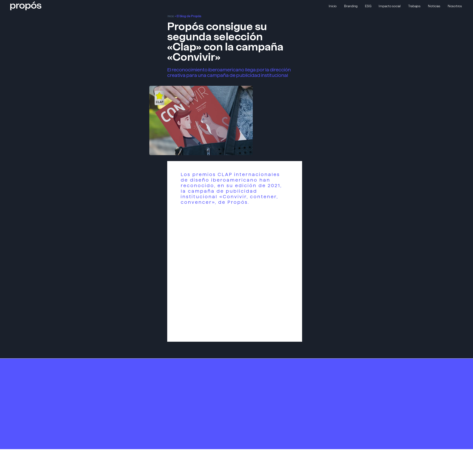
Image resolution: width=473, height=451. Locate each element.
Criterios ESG (191, 390)
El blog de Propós (189, 16)
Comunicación (192, 379)
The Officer (319, 412)
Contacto (254, 382)
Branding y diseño (194, 374)
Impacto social (192, 400)
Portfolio (253, 369)
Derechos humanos (196, 395)
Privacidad (254, 399)
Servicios (188, 369)
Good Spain (319, 417)
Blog (250, 375)
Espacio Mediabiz (324, 423)
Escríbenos (319, 383)
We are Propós (128, 376)
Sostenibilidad (191, 385)
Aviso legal (254, 394)
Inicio (171, 16)
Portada (123, 368)
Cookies (252, 404)
